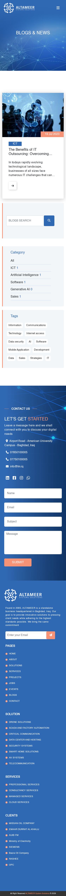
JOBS (12, 683)
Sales (22, 358)
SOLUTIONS (15, 665)
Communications (36, 325)
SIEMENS (14, 847)
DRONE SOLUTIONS (20, 722)
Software (41, 341)
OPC (11, 865)
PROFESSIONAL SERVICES (24, 784)
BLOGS (13, 695)
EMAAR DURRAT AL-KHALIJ (24, 829)
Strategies (36, 358)
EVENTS (13, 689)
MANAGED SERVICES (21, 796)
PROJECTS (15, 677)
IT (48, 358)
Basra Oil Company (19, 853)
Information (14, 325)
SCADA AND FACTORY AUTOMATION (29, 728)
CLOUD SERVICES (19, 802)
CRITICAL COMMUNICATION (24, 734)
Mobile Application (18, 349)
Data (11, 358)
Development (41, 349)
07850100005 (18, 452)
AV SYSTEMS (16, 758)
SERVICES (15, 671)
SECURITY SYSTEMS (21, 746)
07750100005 (18, 459)
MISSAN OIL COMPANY (21, 823)
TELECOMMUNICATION (21, 763)
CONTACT (14, 701)
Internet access (35, 333)
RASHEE (13, 859)
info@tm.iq (16, 466)
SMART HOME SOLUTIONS (24, 752)
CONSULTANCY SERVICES (23, 790)
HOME (12, 654)
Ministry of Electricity (20, 841)
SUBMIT (18, 562)
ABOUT (13, 659)
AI (30, 341)
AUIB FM (13, 835)
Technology (14, 333)
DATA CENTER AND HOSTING (25, 740)
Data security (16, 341)
